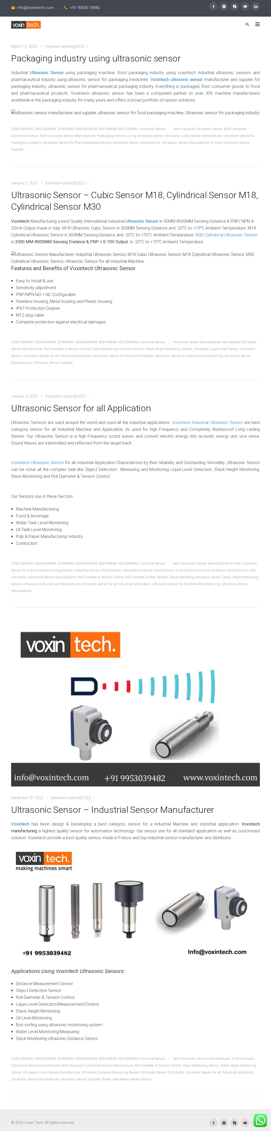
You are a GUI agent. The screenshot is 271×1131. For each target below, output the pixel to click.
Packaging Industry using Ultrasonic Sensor (130, 136)
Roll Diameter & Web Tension (146, 577)
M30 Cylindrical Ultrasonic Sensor (226, 234)
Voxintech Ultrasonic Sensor (37, 462)
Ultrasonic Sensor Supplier (53, 363)
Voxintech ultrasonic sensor (177, 79)
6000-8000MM (86, 129)
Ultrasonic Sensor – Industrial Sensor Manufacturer (112, 809)
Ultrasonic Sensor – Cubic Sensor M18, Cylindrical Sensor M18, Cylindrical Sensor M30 (134, 201)
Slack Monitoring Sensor (201, 1065)
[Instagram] (224, 6)
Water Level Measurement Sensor (127, 1079)
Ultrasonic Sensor (47, 72)
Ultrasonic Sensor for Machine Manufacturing (189, 356)
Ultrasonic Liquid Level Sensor (215, 349)
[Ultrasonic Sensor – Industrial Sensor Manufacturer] (135, 707)
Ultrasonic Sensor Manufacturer (136, 143)
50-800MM (66, 129)
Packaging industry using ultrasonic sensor (96, 58)
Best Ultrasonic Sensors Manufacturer (201, 1059)
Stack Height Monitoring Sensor (168, 349)
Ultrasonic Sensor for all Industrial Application (57, 356)
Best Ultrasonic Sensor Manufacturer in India (207, 563)
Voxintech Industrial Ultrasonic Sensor (207, 422)
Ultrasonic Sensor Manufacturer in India (192, 143)
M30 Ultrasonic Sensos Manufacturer (67, 136)
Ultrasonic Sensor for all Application (81, 408)
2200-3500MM (22, 129)
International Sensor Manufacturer (148, 570)
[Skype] (234, 6)
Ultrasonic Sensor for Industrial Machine (123, 356)
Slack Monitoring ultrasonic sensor (117, 349)
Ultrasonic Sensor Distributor (162, 1072)
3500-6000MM (45, 129)
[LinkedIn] (255, 6)
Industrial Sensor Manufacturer (196, 342)
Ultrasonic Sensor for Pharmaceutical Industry (76, 143)
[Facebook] (213, 6)
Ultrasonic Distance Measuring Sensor (110, 1072)
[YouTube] (245, 6)
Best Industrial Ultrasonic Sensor (197, 129)
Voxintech (20, 824)
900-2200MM (128, 129)
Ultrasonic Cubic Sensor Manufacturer (193, 136)
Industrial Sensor (152, 129)
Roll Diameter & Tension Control (67, 349)
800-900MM (108, 129)
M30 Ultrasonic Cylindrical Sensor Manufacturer (97, 1065)
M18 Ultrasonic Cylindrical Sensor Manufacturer (211, 570)
